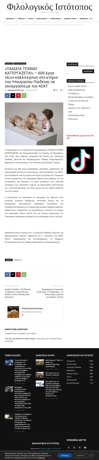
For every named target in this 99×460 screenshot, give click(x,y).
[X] (12, 95)
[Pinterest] (18, 95)
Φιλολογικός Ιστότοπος (16, 90)
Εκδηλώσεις (18, 260)
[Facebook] (7, 95)
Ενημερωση (84, 19)
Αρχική (7, 25)
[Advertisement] (49, 44)
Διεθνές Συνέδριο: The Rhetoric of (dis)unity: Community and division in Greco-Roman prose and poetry (18, 293)
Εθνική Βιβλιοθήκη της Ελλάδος (80, 97)
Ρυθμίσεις (41, 458)
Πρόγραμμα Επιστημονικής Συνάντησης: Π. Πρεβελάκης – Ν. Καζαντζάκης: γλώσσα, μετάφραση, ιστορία (50, 293)
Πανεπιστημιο (55, 19)
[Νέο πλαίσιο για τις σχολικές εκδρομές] (40, 375)
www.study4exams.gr (76, 90)
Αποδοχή (64, 455)
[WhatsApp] (23, 95)
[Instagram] (74, 448)
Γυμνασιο (21, 19)
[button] (91, 19)
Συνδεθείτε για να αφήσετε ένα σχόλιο (20, 333)
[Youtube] (85, 448)
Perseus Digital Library (77, 86)
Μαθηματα (10, 19)
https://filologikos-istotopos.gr (32, 312)
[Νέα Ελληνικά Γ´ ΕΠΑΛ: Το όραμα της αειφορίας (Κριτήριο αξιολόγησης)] (40, 362)
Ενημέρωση (16, 25)
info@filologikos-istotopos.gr (50, 448)
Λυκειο (30, 19)
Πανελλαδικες (41, 19)
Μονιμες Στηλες (70, 19)
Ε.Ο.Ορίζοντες (73, 93)
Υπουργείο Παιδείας (19, 63)
